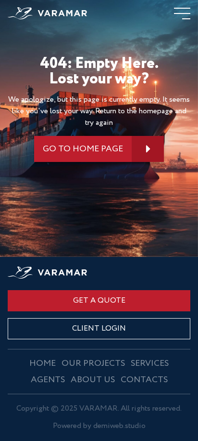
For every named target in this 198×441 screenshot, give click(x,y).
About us (93, 380)
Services (150, 363)
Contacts (144, 380)
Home (42, 363)
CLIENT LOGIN (99, 328)
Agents (48, 380)
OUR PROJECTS (93, 363)
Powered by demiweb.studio (99, 426)
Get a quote (99, 300)
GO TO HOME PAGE (83, 149)
